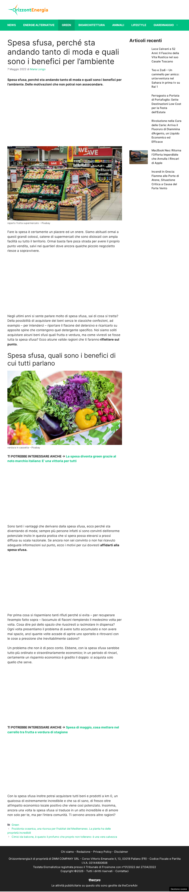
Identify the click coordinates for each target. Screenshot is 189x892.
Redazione (83, 851)
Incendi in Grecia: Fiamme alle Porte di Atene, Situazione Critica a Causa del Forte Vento (165, 180)
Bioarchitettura (91, 25)
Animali (118, 25)
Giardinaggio (164, 25)
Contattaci (122, 871)
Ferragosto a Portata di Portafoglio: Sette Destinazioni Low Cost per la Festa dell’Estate (166, 104)
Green (66, 25)
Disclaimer (121, 851)
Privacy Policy (102, 851)
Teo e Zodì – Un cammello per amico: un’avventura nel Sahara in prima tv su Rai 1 (166, 78)
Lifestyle (138, 25)
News (11, 25)
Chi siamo (67, 851)
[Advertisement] (65, 117)
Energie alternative (38, 25)
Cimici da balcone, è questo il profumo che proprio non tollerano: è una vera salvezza (64, 836)
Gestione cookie (179, 889)
